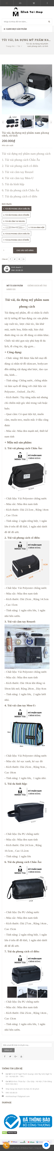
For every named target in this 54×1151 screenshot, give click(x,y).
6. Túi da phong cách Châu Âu (16, 234)
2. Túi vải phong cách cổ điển (16, 215)
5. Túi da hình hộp (36, 227)
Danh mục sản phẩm (16, 29)
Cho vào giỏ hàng (25, 250)
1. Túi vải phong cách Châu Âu (16, 209)
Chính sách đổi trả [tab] (37, 285)
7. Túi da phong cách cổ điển (16, 240)
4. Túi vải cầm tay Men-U (13, 227)
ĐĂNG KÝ (8, 1050)
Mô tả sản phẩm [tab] (15, 285)
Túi (18, 46)
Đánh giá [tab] (11, 289)
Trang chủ (10, 46)
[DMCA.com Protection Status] (9, 1132)
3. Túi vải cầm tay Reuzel (14, 221)
